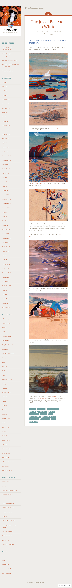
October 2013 (5, 281)
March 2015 (5, 225)
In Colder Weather (7, 512)
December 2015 (6, 199)
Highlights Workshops (7, 379)
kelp (51, 414)
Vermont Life (5, 457)
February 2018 (6, 125)
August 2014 (5, 251)
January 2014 (5, 268)
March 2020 (5, 95)
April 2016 (4, 186)
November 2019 (6, 104)
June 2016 (4, 182)
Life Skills (4, 397)
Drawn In (4, 486)
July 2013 (4, 294)
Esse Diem (5, 499)
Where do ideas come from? (9, 462)
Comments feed (6, 569)
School (4, 431)
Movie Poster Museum (8, 503)
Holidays (4, 388)
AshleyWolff (56, 32)
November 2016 (6, 160)
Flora (3, 375)
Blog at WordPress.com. (36, 582)
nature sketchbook (49, 416)
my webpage (42, 399)
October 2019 (5, 108)
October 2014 (5, 242)
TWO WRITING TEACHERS (8, 520)
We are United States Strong (9, 60)
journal (44, 414)
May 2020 (4, 86)
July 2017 (4, 143)
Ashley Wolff (10, 30)
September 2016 (6, 169)
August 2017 (5, 138)
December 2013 (6, 273)
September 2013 (6, 286)
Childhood (5, 349)
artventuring (5, 340)
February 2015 (6, 229)
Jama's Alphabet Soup (8, 507)
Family (3, 371)
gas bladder (42, 411)
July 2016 (4, 177)
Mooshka (4, 516)
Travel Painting (6, 449)
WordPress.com (6, 573)
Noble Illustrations (7, 536)
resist (3, 423)
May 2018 (4, 117)
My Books (4, 405)
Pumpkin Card (6, 418)
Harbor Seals (34, 414)
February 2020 (6, 99)
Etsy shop (54, 399)
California (41, 409)
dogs (3, 362)
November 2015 (6, 203)
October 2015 (5, 208)
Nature (4, 410)
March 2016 (5, 190)
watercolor (34, 421)
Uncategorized (6, 453)
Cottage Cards (5, 358)
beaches (32, 409)
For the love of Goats (7, 71)
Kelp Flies (55, 129)
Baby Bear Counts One (8, 345)
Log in (3, 560)
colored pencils (53, 409)
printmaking (5, 414)
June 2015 (4, 216)
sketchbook (45, 419)
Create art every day (7, 531)
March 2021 (5, 82)
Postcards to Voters (7, 494)
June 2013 (4, 299)
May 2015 (4, 221)
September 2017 (6, 134)
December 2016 (6, 156)
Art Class (4, 332)
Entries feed (5, 564)
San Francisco (6, 427)
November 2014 (6, 238)
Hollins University (6, 392)
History (4, 384)
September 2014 (6, 247)
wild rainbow (5, 466)
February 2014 (6, 264)
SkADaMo (4, 436)
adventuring (5, 319)
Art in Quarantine (6, 336)
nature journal (35, 416)
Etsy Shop (4, 366)
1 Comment (49, 34)
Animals (4, 327)
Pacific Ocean (34, 419)
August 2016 (5, 173)
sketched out (5, 540)
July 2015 (4, 212)
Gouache (52, 411)
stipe (54, 419)
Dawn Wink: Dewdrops (8, 544)
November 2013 (6, 277)
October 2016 (5, 164)
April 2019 (4, 112)
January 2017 (5, 151)
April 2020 (4, 91)
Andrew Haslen (6, 481)
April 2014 (4, 260)
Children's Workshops (8, 353)
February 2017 (6, 147)
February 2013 (6, 307)
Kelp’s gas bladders (37, 183)
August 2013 (5, 290)
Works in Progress (7, 470)
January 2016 (5, 195)
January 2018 (5, 130)
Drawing (33, 411)
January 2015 (5, 234)
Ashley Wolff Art (54, 396)
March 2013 (5, 303)
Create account (6, 556)
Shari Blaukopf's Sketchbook (9, 490)
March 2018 (5, 121)
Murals (4, 401)
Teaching (4, 444)
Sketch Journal (6, 440)
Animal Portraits (6, 323)
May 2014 (4, 255)
